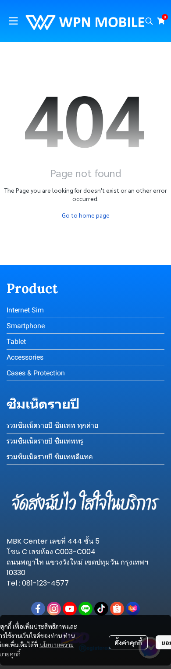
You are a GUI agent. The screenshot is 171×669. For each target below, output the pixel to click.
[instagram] (54, 609)
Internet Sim (25, 310)
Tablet (16, 341)
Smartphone (26, 326)
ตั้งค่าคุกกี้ (128, 642)
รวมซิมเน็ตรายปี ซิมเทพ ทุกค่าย (52, 425)
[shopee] (117, 609)
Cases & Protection (36, 373)
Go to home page (86, 215)
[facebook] (38, 609)
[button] (149, 21)
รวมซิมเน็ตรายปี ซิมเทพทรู (45, 441)
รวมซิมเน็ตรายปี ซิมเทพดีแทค (50, 457)
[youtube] (70, 609)
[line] (85, 609)
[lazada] (133, 609)
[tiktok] (101, 609)
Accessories (25, 357)
